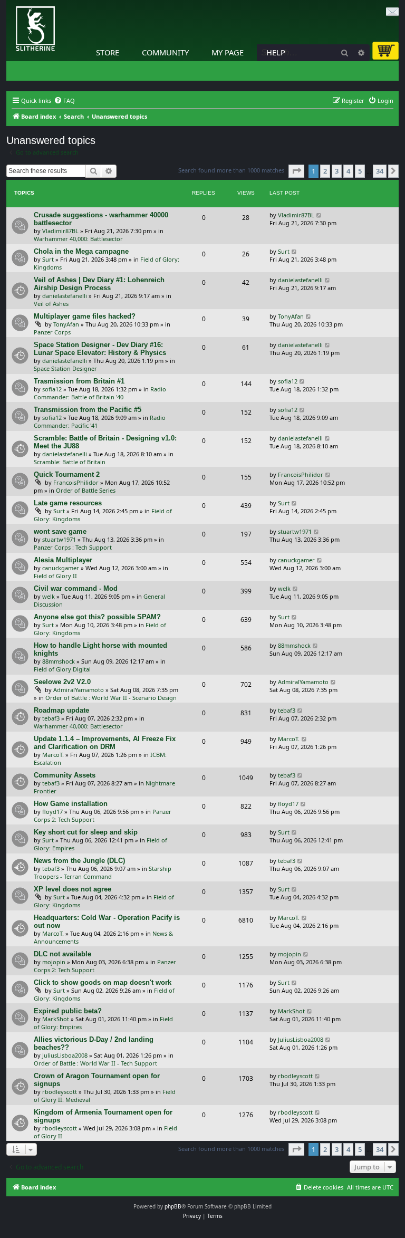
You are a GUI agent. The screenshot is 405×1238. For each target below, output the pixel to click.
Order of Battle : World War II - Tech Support (95, 1063)
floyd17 (52, 811)
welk (48, 596)
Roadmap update (61, 710)
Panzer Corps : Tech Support (73, 547)
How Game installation (71, 804)
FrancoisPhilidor (76, 482)
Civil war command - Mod (76, 588)
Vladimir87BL (60, 231)
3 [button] (337, 171)
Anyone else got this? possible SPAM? (97, 617)
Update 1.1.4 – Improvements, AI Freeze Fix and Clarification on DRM (105, 743)
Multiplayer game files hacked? (85, 316)
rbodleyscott (59, 1092)
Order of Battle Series (85, 490)
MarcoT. (53, 755)
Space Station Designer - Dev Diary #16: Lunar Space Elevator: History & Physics (100, 349)
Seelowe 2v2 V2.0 (62, 682)
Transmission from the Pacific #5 (87, 410)
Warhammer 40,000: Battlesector (78, 239)
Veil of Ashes (51, 304)
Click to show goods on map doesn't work (102, 982)
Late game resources (68, 503)
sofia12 (52, 389)
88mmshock (58, 661)
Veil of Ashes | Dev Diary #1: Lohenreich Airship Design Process (99, 284)
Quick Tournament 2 (67, 474)
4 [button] (348, 171)
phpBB (173, 1206)
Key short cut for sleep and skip (86, 832)
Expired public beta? (68, 1011)
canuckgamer (60, 568)
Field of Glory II (55, 576)
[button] (296, 171)
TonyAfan (66, 324)
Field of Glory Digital (62, 669)
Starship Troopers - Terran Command (102, 872)
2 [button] (325, 171)
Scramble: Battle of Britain (69, 462)
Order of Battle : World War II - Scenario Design (111, 698)
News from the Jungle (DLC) (79, 861)
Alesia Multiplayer (63, 560)
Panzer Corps (52, 332)
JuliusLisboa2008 (65, 1055)
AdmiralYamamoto (78, 690)
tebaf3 (51, 718)
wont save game (60, 531)
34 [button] (379, 171)
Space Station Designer (65, 368)
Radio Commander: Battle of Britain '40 (100, 393)
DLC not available (62, 954)
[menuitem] (64, 100)
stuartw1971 (59, 539)
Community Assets (64, 775)
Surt (48, 259)
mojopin (53, 962)
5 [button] (360, 171)
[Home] (9, 2)
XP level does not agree (72, 889)
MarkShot (55, 1019)
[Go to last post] (319, 215)
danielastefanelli (64, 296)
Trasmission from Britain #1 (79, 381)
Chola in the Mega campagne (81, 251)
